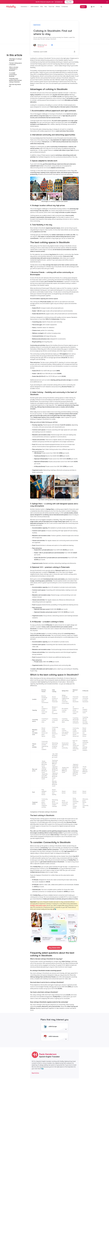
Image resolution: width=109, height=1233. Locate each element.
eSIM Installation (35, 6)
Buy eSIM (69, 1)
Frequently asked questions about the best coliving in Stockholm (15, 80)
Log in (83, 6)
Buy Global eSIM (54, 948)
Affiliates (58, 6)
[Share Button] (74, 52)
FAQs (41, 6)
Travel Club (51, 6)
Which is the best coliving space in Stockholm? (13, 69)
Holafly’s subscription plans (38, 905)
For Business (65, 6)
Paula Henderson (47, 1054)
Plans (45, 6)
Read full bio (35, 1073)
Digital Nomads (37, 24)
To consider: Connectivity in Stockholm (13, 74)
